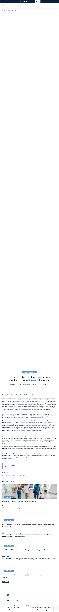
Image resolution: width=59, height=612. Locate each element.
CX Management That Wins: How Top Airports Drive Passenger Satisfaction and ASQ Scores (29, 576)
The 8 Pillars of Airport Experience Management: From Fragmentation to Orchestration (25, 551)
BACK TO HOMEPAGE (10, 11)
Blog (37, 1)
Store (31, 1)
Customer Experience (29, 372)
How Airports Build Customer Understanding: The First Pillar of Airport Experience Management (28, 526)
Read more (5, 506)
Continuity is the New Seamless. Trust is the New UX (19, 502)
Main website (23, 1)
